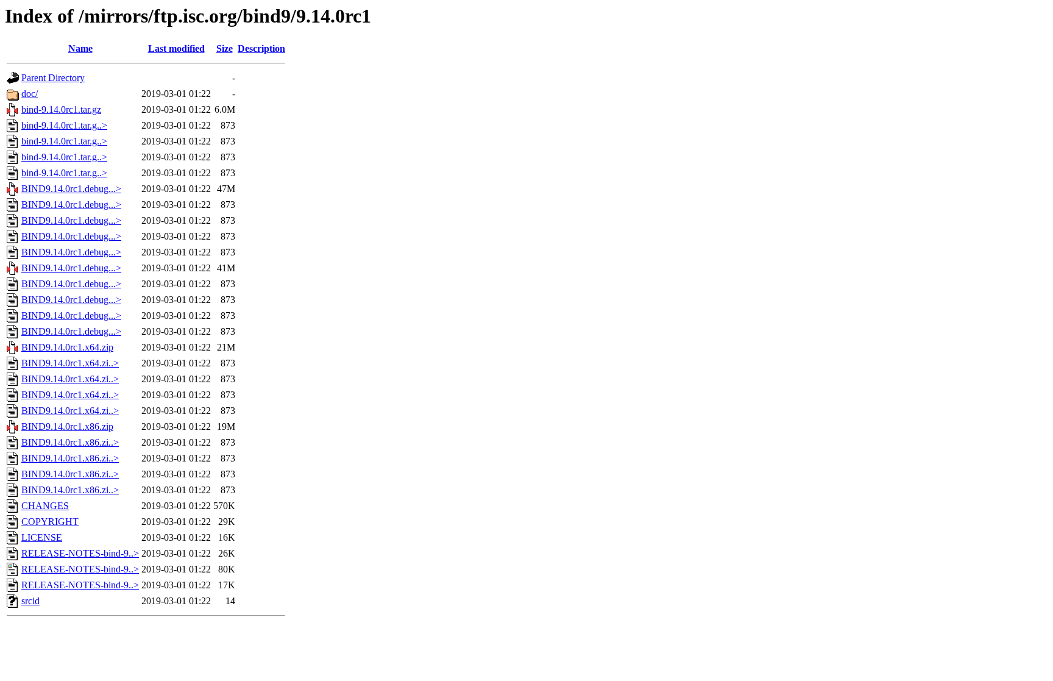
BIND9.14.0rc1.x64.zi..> (70, 363)
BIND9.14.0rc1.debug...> (71, 189)
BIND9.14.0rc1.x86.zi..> (70, 442)
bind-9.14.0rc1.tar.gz (61, 109)
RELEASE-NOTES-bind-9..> (80, 553)
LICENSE (41, 537)
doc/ (29, 93)
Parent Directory (53, 78)
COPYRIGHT (50, 521)
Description (261, 48)
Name (80, 48)
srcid (30, 601)
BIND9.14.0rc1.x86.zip (67, 426)
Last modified (176, 48)
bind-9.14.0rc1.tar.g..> (64, 125)
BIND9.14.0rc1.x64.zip (67, 347)
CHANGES (45, 506)
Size (224, 48)
